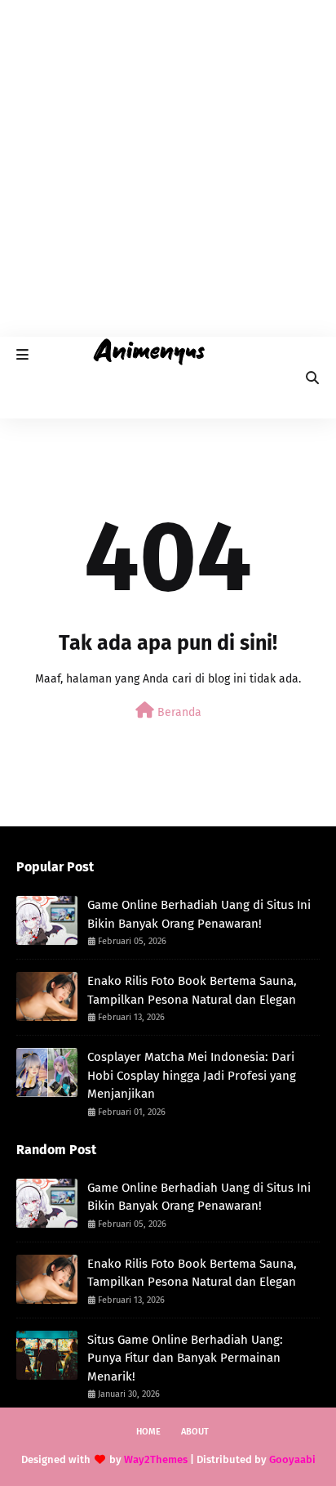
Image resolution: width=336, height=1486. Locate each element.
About (195, 1431)
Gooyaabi (292, 1459)
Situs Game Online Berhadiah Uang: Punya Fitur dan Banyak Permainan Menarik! (185, 1358)
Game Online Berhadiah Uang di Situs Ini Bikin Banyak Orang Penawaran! (199, 914)
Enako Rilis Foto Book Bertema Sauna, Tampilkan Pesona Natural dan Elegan (192, 990)
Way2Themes (156, 1459)
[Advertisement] (168, 168)
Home (148, 1431)
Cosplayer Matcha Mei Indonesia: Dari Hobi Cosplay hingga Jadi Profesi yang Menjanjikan (191, 1075)
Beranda (177, 712)
